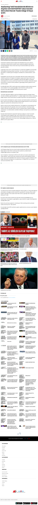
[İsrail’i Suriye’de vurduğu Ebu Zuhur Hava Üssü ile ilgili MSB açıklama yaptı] (4, 404)
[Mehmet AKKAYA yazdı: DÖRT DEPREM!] (22, 410)
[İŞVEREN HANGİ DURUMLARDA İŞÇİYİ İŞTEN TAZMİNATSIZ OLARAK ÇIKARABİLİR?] (22, 347)
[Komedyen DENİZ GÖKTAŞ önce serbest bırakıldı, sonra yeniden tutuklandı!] (22, 320)
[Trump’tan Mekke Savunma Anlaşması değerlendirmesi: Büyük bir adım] (22, 426)
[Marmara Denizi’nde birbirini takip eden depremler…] (4, 389)
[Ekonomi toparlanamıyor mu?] (28, 257)
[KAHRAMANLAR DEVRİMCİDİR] (4, 400)
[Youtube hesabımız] (28, 438)
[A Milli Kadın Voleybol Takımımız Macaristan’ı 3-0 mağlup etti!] (4, 359)
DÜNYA (3, 452)
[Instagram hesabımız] (27, 438)
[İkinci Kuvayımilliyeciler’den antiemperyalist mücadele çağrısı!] (22, 328)
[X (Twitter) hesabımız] (25, 438)
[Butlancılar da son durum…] (4, 322)
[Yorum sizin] (4, 341)
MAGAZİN (3, 466)
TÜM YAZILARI (34, 16)
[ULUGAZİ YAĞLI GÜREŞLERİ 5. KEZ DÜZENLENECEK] (22, 359)
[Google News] (36, 50)
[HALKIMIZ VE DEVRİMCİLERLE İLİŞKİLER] (22, 303)
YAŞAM (3, 453)
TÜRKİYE (3, 449)
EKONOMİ (3, 455)
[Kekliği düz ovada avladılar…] (22, 406)
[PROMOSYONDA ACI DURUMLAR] (22, 324)
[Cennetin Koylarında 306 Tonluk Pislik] (4, 303)
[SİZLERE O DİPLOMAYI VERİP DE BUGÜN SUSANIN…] (4, 406)
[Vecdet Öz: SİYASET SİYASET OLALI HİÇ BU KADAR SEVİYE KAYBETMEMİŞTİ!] (22, 342)
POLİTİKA (3, 447)
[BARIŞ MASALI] (22, 377)
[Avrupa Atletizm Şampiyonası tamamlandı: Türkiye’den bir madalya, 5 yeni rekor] (22, 404)
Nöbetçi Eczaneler (5, 473)
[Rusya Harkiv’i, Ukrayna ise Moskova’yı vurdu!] (22, 421)
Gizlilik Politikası (4, 481)
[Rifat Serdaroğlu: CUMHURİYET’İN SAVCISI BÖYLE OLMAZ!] (22, 337)
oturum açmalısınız (12, 297)
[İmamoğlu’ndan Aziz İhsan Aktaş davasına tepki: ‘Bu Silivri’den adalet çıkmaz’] (4, 338)
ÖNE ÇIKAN (4, 446)
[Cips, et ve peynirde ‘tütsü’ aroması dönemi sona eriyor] (22, 352)
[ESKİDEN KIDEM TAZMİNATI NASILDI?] (22, 399)
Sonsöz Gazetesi (7, 16)
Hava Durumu (4, 475)
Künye (3, 484)
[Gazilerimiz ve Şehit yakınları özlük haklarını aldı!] (4, 319)
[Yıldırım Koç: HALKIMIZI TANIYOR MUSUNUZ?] (4, 328)
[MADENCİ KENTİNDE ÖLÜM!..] (22, 364)
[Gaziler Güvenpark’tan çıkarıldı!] (22, 395)
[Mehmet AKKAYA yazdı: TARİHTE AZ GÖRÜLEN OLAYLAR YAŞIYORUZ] (19, 223)
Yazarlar (3, 482)
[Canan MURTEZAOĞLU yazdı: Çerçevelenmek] (4, 376)
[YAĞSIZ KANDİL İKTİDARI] (22, 368)
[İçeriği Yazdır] (11, 51)
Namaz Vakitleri (4, 476)
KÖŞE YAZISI (4, 450)
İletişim (3, 485)
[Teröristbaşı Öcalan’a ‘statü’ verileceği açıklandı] (4, 394)
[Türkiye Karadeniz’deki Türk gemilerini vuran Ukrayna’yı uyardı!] (4, 312)
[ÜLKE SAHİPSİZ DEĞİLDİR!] (4, 410)
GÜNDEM (3, 459)
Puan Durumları (4, 471)
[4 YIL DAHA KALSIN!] (28, 242)
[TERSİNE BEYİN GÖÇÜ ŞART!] (19, 278)
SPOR (3, 462)
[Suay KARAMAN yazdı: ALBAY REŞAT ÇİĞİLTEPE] (4, 307)
